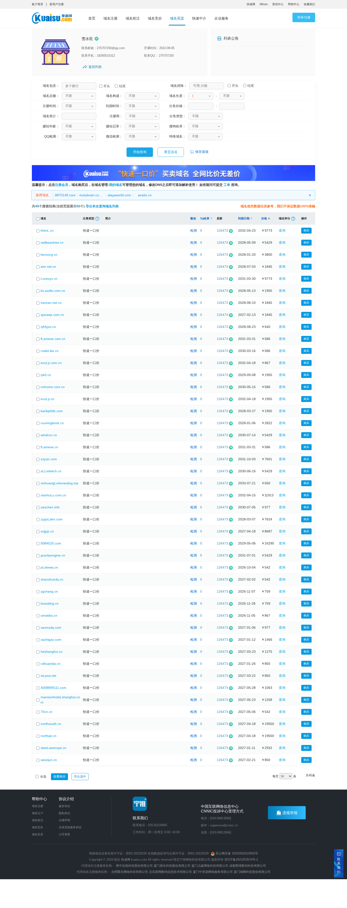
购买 (306, 230)
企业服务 (221, 18)
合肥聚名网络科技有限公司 (129, 872)
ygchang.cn (49, 591)
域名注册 (110, 18)
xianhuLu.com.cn (53, 495)
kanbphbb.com (52, 411)
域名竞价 (155, 18)
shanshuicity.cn (52, 579)
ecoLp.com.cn (51, 363)
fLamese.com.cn (53, 339)
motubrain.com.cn (92, 195)
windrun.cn (49, 435)
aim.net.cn (48, 266)
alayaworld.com (119, 195)
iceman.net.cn (51, 303)
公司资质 (64, 834)
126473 (222, 230)
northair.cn (48, 736)
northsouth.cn (51, 724)
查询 (282, 230)
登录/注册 (303, 17)
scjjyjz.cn (47, 531)
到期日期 (244, 218)
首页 (91, 18)
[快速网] (53, 19)
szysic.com (49, 459)
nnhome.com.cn (53, 387)
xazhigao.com (51, 639)
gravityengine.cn (53, 555)
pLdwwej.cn (49, 567)
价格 (264, 218)
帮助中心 (293, 4)
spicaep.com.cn (52, 315)
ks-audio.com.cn (53, 291)
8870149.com (65, 195)
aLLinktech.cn (51, 471)
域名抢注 (133, 18)
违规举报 (289, 813)
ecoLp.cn (47, 399)
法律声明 (64, 820)
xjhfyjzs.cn (48, 327)
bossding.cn (50, 603)
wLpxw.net (48, 676)
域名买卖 (177, 18)
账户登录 (37, 4)
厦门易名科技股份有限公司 (172, 865)
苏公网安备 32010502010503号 (236, 853)
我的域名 (115, 185)
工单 (227, 185)
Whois (264, 4)
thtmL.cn (47, 230)
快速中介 (199, 18)
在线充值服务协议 (70, 827)
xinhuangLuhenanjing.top (59, 483)
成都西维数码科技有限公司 (247, 865)
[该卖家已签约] (96, 39)
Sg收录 (204, 218)
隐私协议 (64, 813)
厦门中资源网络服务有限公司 (213, 872)
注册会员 (61, 185)
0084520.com (51, 543)
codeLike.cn (50, 351)
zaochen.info (50, 507)
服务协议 (64, 806)
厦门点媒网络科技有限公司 (209, 865)
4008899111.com (53, 688)
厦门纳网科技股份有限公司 (252, 872)
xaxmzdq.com (51, 627)
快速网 (251, 4)
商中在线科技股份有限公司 (134, 865)
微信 (193, 218)
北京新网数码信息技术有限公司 (170, 872)
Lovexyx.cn (49, 278)
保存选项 (201, 152)
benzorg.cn (49, 254)
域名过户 (37, 813)
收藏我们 (309, 4)
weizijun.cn (49, 760)
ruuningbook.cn (52, 423)
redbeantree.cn (52, 242)
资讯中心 (278, 4)
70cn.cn (46, 712)
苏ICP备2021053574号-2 (241, 859)
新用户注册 (57, 4)
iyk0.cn (46, 375)
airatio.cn (145, 195)
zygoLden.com (52, 519)
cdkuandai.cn (50, 663)
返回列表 (95, 67)
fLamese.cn (49, 447)
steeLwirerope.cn (53, 748)
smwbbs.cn (49, 615)
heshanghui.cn (52, 651)
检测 (193, 230)
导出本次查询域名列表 (102, 206)
